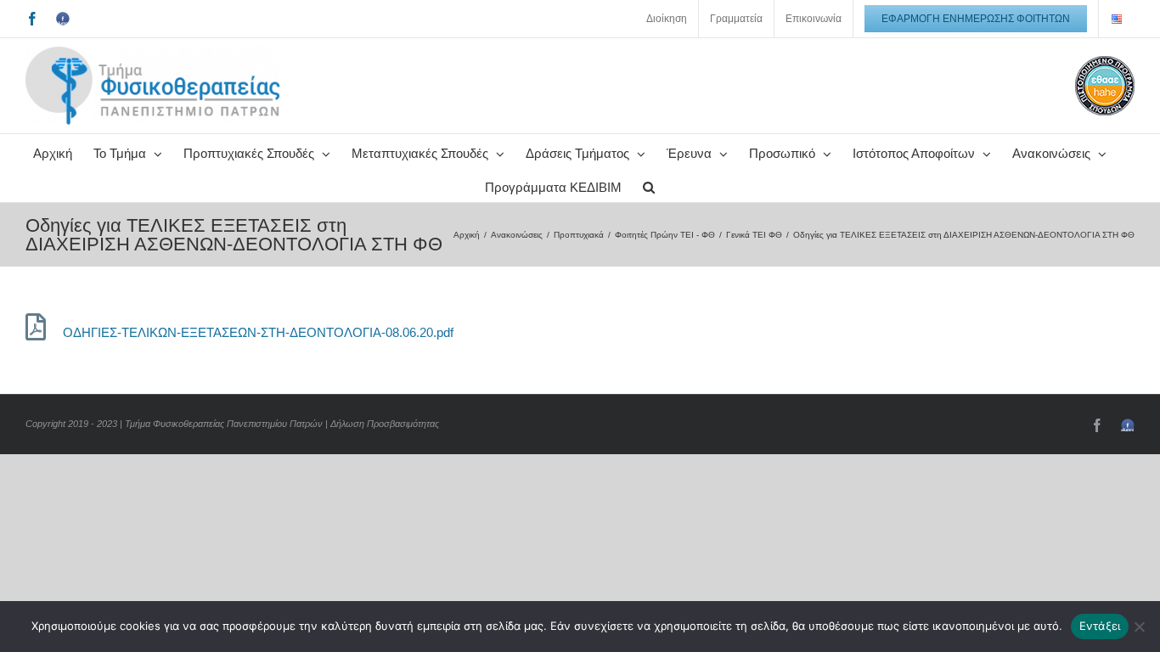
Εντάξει (1100, 625)
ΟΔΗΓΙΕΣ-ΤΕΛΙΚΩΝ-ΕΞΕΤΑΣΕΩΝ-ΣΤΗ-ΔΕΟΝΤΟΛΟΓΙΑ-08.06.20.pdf (258, 332)
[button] (649, 185)
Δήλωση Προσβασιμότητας (384, 424)
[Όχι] (1138, 626)
